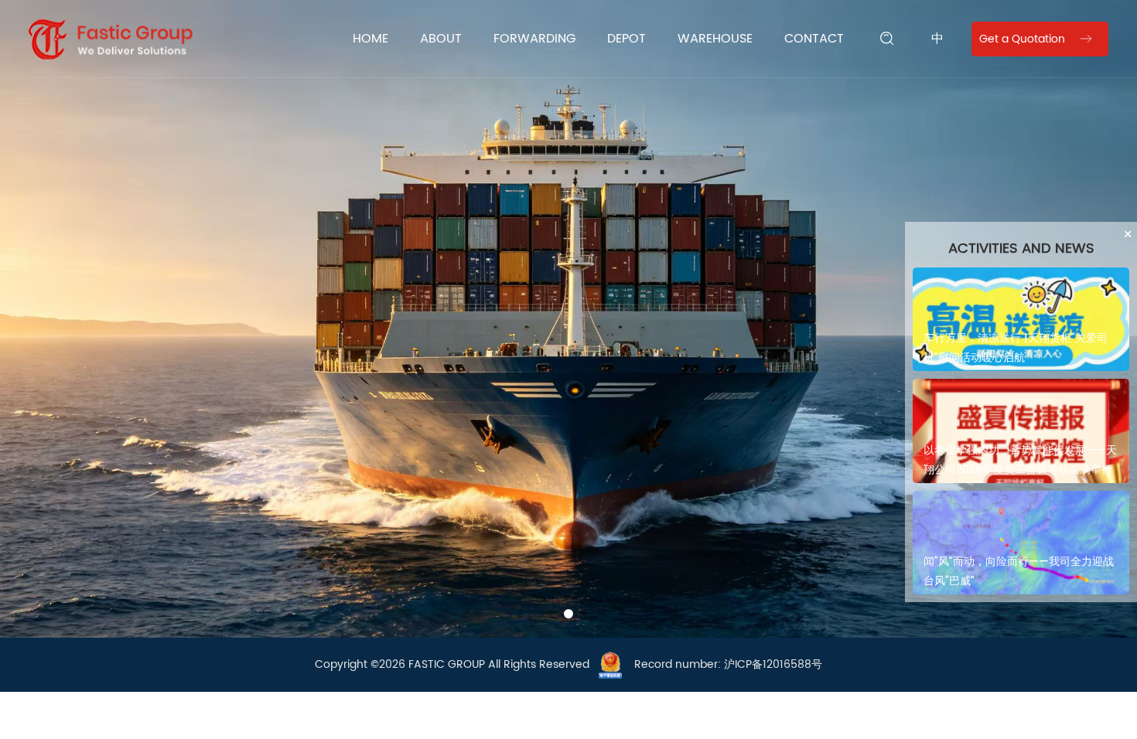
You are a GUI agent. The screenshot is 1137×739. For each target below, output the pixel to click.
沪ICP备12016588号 (773, 664)
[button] (553, 613)
